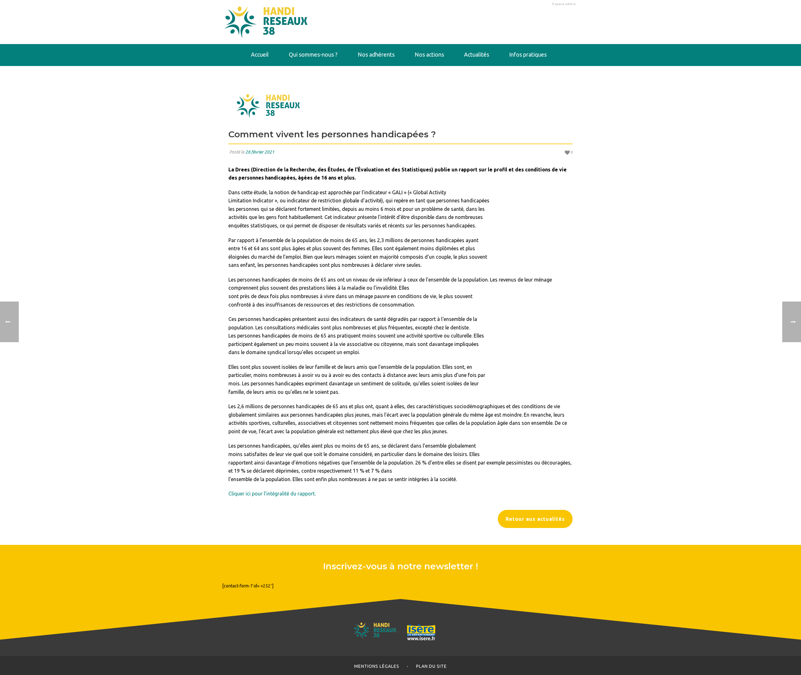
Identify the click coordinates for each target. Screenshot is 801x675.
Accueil (260, 54)
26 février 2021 (259, 152)
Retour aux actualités (535, 519)
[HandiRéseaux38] (266, 22)
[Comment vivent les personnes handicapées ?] (400, 105)
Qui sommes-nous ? (313, 54)
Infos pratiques (528, 54)
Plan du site (431, 666)
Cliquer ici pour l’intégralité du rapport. (272, 493)
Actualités (476, 54)
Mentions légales (376, 666)
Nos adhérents (376, 54)
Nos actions (429, 54)
